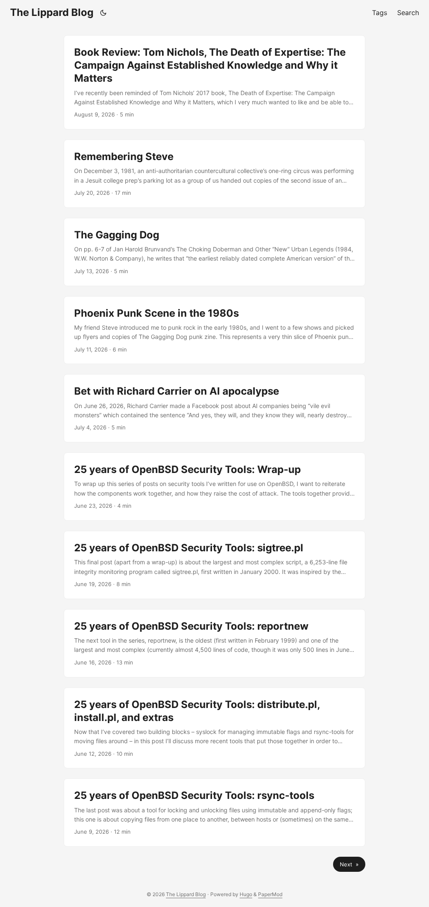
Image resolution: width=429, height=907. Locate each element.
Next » (349, 864)
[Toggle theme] (103, 12)
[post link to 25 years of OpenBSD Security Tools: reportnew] (214, 643)
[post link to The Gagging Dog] (214, 252)
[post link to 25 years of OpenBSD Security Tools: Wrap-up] (214, 486)
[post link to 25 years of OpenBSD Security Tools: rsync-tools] (214, 812)
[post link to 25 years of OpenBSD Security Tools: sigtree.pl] (214, 565)
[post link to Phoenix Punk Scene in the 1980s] (214, 330)
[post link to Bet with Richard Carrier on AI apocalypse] (214, 408)
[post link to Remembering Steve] (214, 173)
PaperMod (270, 894)
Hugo (246, 894)
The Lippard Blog (51, 12)
